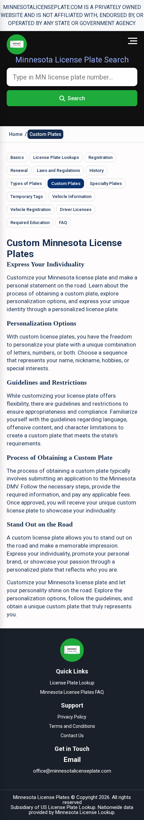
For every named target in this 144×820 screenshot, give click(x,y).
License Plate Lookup (72, 682)
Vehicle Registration (30, 209)
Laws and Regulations (58, 170)
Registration (100, 157)
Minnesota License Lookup (85, 812)
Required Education (30, 222)
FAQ (63, 222)
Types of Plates (26, 183)
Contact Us (72, 735)
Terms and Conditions (72, 726)
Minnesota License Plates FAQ (72, 692)
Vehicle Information (71, 196)
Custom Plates (45, 134)
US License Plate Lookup (68, 807)
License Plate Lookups (56, 157)
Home (15, 134)
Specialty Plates (106, 183)
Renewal (18, 170)
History (96, 170)
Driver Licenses (75, 209)
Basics (17, 157)
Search (76, 98)
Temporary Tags (26, 196)
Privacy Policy (72, 717)
